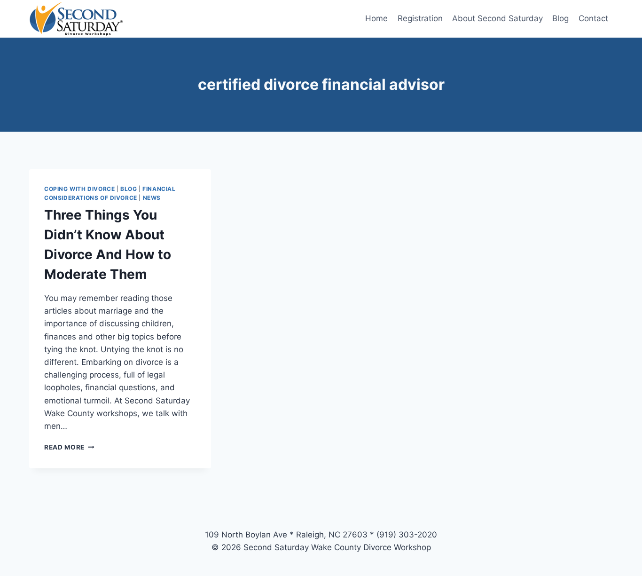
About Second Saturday (497, 18)
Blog (560, 18)
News (152, 197)
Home (376, 18)
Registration (420, 18)
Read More (69, 447)
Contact (593, 18)
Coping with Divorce (79, 188)
